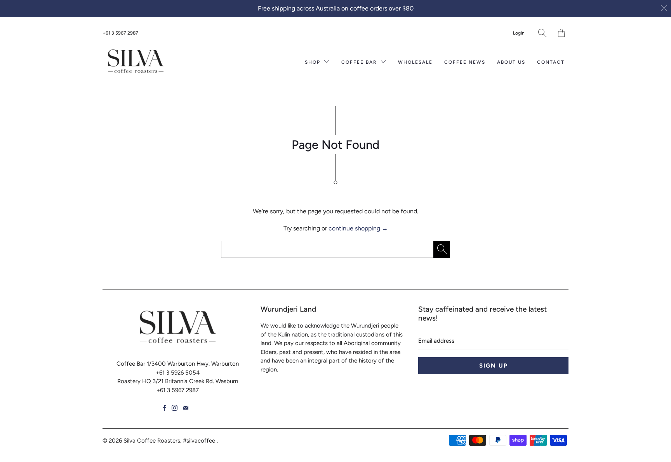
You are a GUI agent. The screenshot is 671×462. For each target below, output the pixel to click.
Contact (551, 62)
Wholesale (415, 62)
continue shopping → (358, 228)
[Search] (542, 33)
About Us (511, 62)
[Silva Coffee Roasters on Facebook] (164, 408)
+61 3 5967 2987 (120, 33)
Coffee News (464, 62)
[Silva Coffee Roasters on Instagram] (174, 408)
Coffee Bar (360, 62)
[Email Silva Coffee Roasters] (185, 408)
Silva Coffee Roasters (151, 440)
